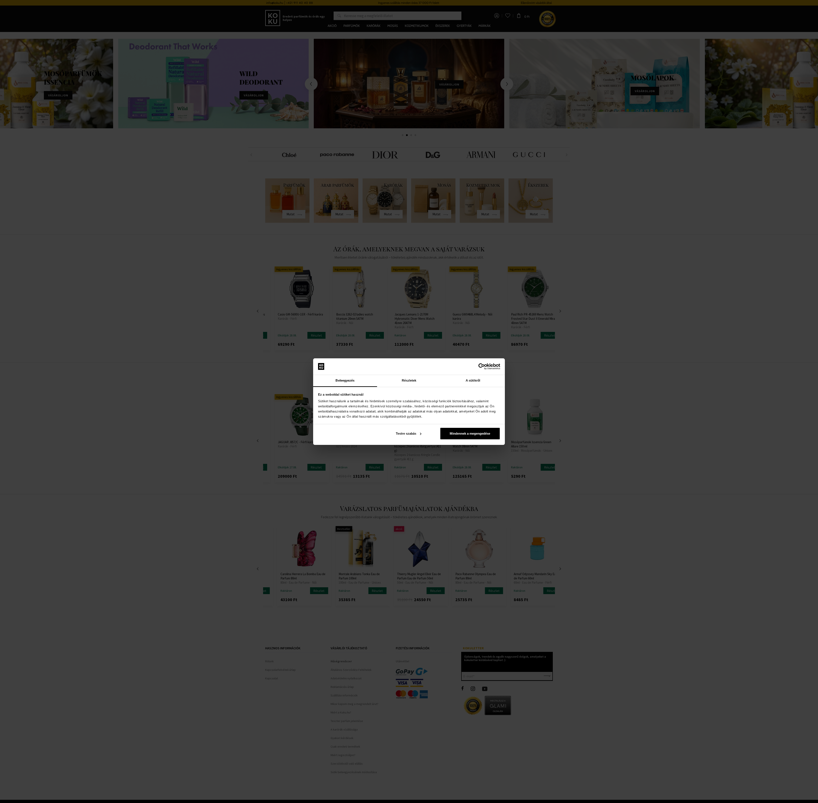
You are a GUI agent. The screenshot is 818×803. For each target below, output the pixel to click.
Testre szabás (406, 433)
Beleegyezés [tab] (345, 380)
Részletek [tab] (409, 380)
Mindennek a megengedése (470, 433)
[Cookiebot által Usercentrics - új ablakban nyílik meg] (481, 366)
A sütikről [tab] (473, 380)
